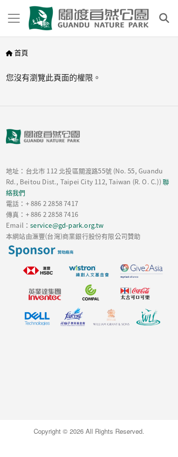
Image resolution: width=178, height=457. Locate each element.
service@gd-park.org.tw (66, 225)
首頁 (21, 52)
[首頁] (89, 18)
